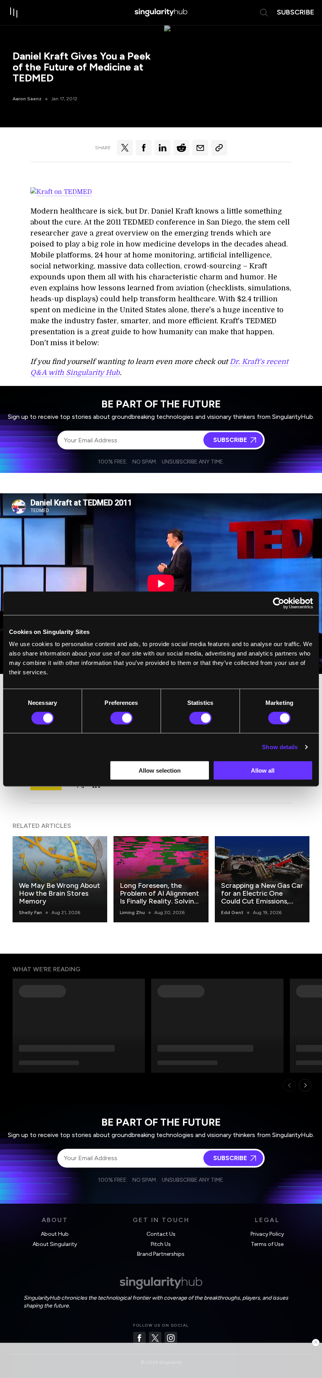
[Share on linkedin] (162, 148)
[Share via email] (200, 148)
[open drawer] (14, 12)
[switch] (121, 718)
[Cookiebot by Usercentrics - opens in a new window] (278, 603)
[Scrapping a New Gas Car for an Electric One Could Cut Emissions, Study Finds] (262, 879)
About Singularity (55, 1244)
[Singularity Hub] (161, 12)
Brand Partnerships (161, 1254)
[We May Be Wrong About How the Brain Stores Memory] (60, 879)
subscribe (295, 12)
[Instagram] (171, 1338)
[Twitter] (155, 1338)
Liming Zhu (132, 912)
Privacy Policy (267, 1234)
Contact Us (161, 1234)
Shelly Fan (30, 912)
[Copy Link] (219, 148)
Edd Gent (232, 912)
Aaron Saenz (27, 98)
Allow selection (160, 770)
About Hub (55, 1234)
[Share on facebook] (144, 148)
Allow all (262, 770)
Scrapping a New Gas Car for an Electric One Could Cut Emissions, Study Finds (262, 897)
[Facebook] (139, 1338)
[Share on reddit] (181, 148)
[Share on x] (125, 148)
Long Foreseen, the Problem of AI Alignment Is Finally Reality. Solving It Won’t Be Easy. (159, 897)
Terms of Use (267, 1244)
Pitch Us (161, 1244)
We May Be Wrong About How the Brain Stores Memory (59, 893)
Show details (280, 746)
